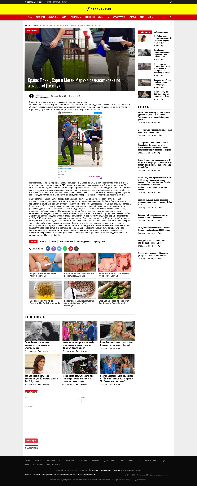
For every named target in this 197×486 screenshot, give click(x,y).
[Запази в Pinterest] (70, 248)
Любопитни (53, 17)
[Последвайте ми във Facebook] (166, 2)
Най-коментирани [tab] (162, 32)
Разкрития (40, 17)
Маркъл (43, 241)
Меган (53, 241)
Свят (64, 17)
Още (149, 17)
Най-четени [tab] (145, 32)
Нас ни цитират (151, 460)
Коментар (29, 406)
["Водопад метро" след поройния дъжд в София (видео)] (144, 85)
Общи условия (47, 474)
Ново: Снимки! (38, 464)
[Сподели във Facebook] (48, 248)
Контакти (36, 474)
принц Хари (99, 241)
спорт (139, 460)
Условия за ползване (122, 470)
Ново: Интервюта (53, 464)
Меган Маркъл (66, 241)
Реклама (28, 474)
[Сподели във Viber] (53, 248)
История (132, 17)
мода (27, 464)
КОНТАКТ (64, 2)
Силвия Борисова (42, 97)
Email (83, 397)
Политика (75, 17)
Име (27, 397)
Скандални (103, 17)
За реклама (56, 2)
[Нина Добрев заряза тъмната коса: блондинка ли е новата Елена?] (117, 340)
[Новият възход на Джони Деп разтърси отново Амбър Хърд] (144, 97)
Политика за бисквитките (87, 474)
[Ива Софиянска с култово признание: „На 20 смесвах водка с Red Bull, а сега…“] (42, 373)
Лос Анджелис (84, 241)
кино (142, 17)
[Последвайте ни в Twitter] (170, 2)
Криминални (89, 17)
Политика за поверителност (102, 470)
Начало (49, 2)
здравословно (119, 17)
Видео (163, 460)
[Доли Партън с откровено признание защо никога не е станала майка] (42, 340)
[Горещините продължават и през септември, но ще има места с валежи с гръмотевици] (80, 373)
